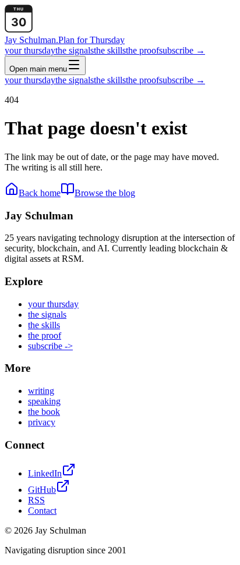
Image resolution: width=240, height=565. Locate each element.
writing (41, 391)
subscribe (182, 50)
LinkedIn (45, 473)
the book (44, 412)
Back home (40, 193)
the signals (74, 50)
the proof (142, 50)
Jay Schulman (31, 40)
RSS (36, 500)
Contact (42, 511)
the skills (110, 50)
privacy (41, 422)
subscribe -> (50, 346)
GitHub (42, 490)
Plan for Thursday (91, 40)
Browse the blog (105, 193)
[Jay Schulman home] (19, 29)
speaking (44, 401)
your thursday (30, 50)
